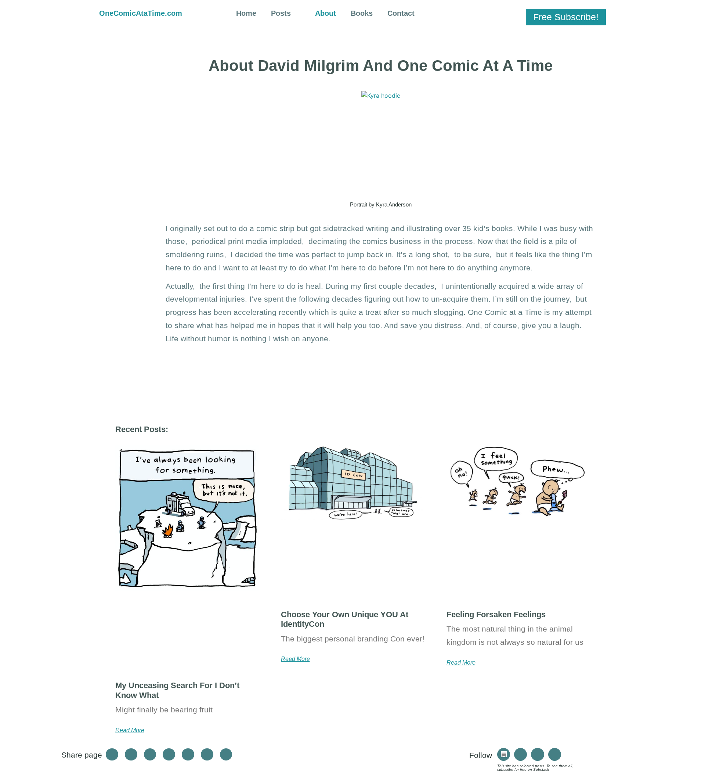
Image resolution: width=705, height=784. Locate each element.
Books (362, 13)
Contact (401, 13)
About (325, 13)
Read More (129, 730)
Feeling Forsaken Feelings (496, 614)
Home (246, 13)
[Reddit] (554, 754)
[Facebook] (537, 754)
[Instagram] (520, 754)
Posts (281, 13)
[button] (473, 14)
